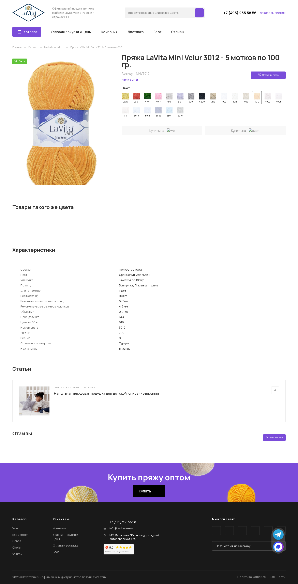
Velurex (17, 554)
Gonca (16, 541)
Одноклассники (255, 530)
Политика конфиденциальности (261, 577)
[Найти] (199, 12)
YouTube (242, 530)
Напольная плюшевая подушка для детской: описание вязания (106, 393)
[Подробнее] (275, 390)
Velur (15, 528)
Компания (59, 528)
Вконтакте (216, 530)
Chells (16, 547)
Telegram (229, 530)
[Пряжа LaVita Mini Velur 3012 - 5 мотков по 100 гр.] (63, 122)
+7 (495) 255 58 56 (240, 12)
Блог (56, 552)
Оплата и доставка (65, 545)
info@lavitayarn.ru (121, 528)
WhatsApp (268, 530)
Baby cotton (20, 535)
